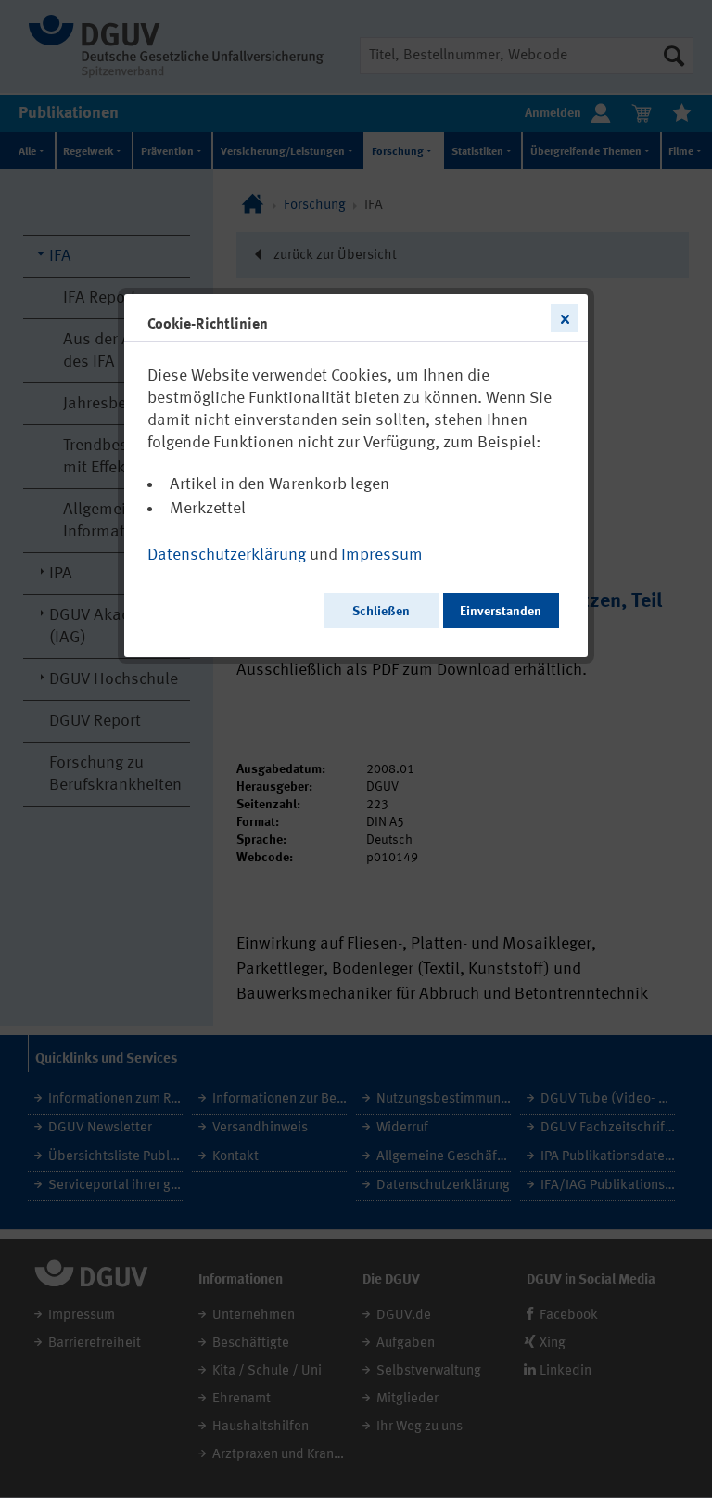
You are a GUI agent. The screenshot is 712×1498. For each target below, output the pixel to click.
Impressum (382, 555)
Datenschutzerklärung (226, 555)
